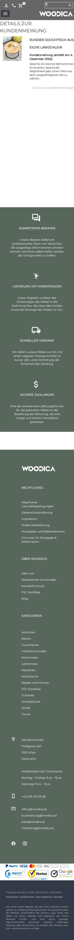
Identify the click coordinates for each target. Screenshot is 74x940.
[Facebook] (13, 843)
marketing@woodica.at (38, 828)
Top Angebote (44, 896)
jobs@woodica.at (33, 822)
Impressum (29, 519)
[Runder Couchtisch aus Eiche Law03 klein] (12, 48)
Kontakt (58, 896)
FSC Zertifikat (31, 592)
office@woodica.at (34, 809)
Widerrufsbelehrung (36, 525)
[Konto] (6, 5)
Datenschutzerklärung (37, 512)
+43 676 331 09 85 (34, 796)
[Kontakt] (13, 5)
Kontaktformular (33, 586)
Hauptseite (12, 896)
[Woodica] (56, 13)
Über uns (28, 573)
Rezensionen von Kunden (39, 579)
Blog (25, 598)
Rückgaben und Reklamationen (43, 531)
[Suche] (70, 5)
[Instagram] (24, 843)
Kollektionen (27, 896)
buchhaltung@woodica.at (39, 815)
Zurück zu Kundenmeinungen (52, 87)
